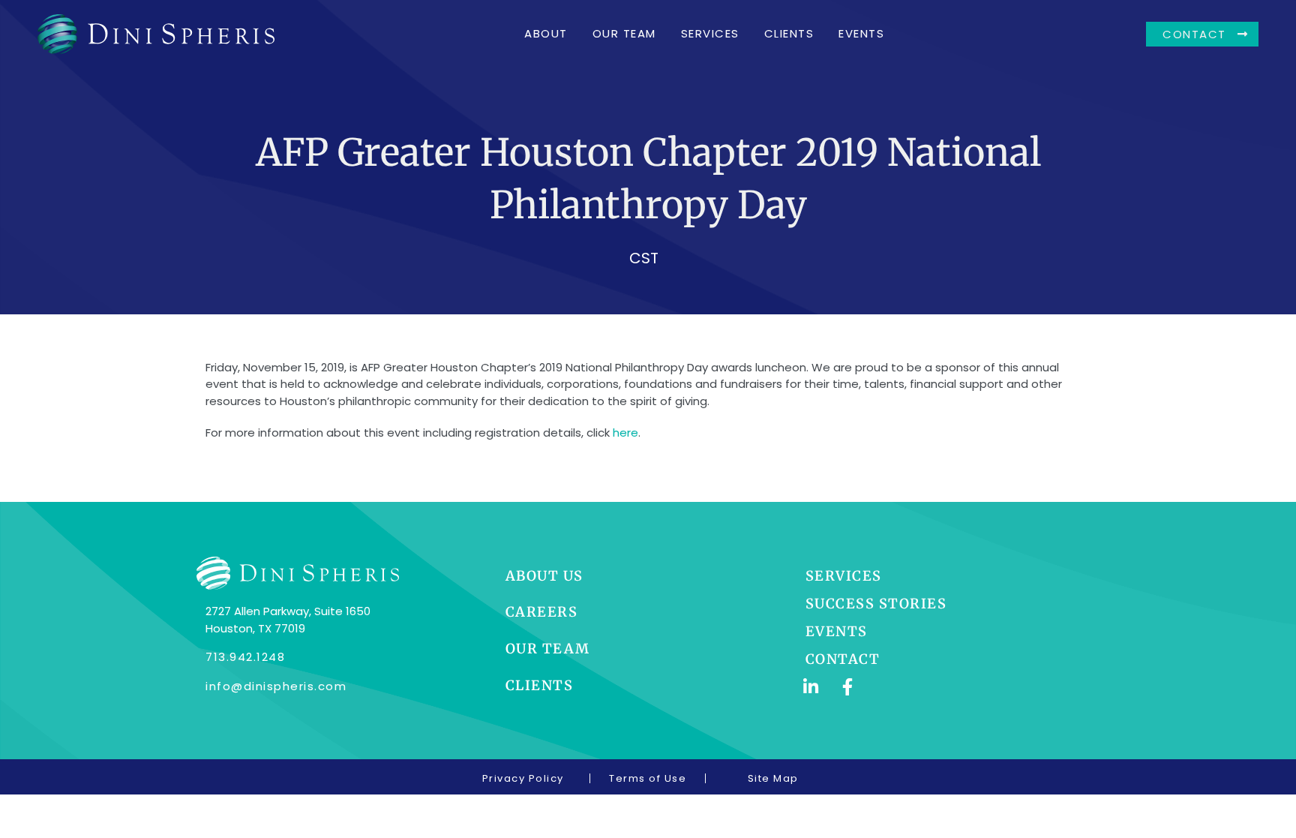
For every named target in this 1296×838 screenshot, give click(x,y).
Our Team (624, 33)
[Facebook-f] (847, 686)
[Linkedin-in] (811, 686)
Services (710, 33)
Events (861, 33)
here (625, 432)
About (546, 33)
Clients (789, 33)
